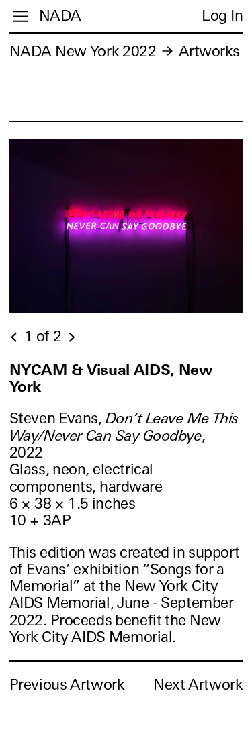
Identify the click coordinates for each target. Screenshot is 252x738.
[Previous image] (14, 337)
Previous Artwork (67, 684)
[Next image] (71, 337)
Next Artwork (198, 684)
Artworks (209, 51)
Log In (222, 16)
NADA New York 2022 (83, 51)
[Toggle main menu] (20, 16)
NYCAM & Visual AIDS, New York (110, 378)
